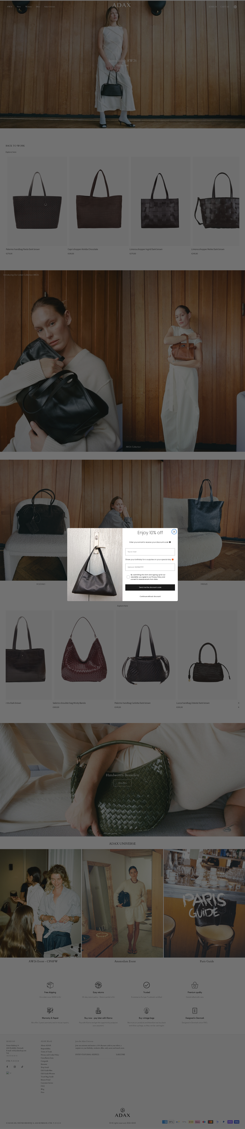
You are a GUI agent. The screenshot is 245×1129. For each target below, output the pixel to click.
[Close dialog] (174, 531)
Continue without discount (150, 596)
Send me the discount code (150, 587)
